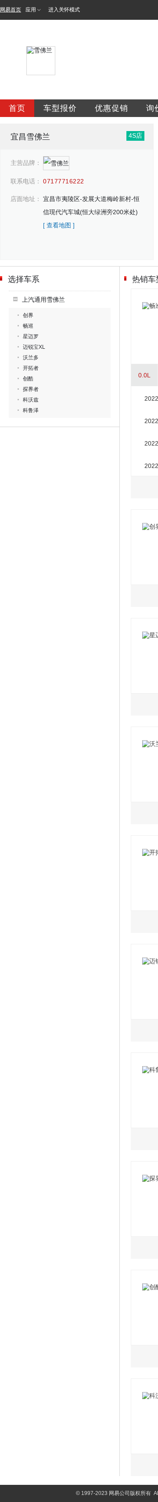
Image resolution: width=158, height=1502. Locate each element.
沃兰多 (31, 357)
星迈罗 (31, 336)
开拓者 (31, 368)
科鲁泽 (31, 410)
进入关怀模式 (64, 10)
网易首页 (10, 10)
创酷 (28, 379)
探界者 (31, 389)
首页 (17, 108)
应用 (30, 10)
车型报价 (60, 108)
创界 (28, 315)
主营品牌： (26, 162)
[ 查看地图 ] (59, 225)
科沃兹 (31, 400)
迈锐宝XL (34, 347)
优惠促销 (111, 108)
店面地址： (26, 198)
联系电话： (26, 181)
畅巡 (28, 326)
